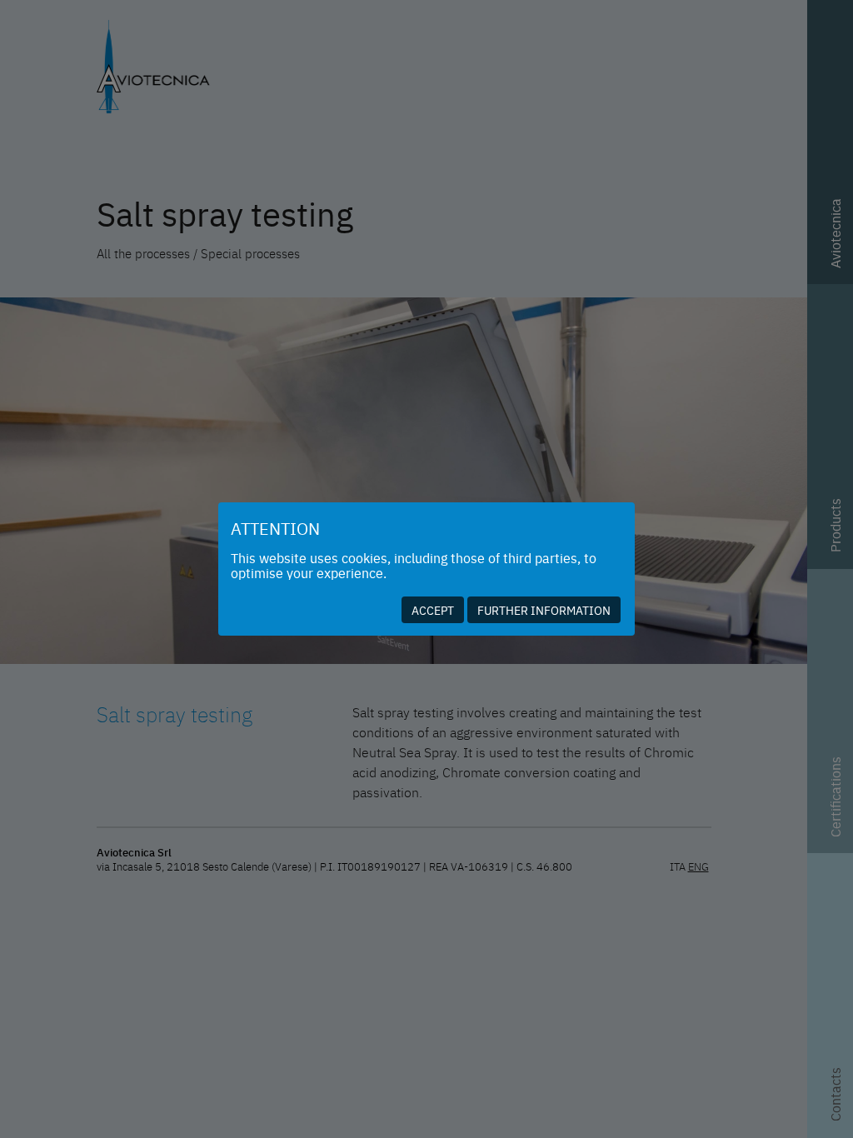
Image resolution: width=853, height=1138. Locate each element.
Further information (544, 609)
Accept (433, 609)
